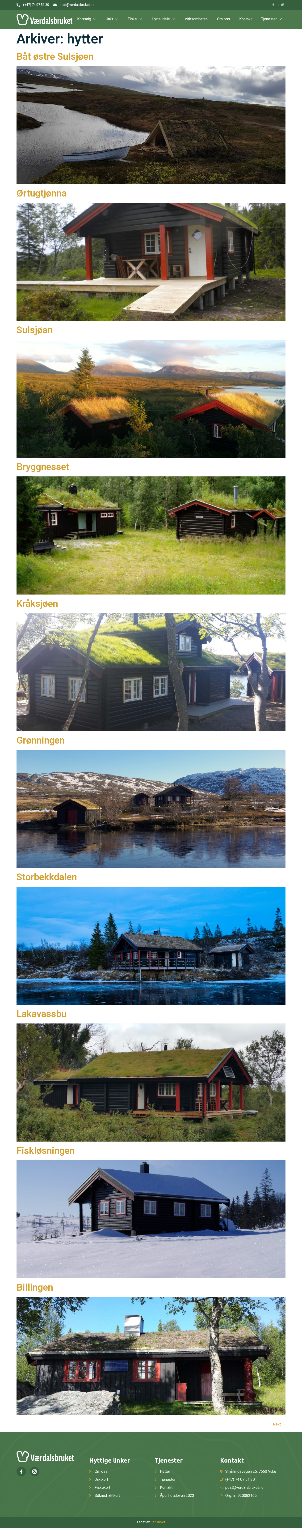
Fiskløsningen (46, 1150)
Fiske (132, 19)
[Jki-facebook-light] (21, 1471)
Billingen (35, 1287)
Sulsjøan (35, 330)
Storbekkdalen (47, 877)
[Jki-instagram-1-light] (34, 1471)
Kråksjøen (37, 603)
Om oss (223, 19)
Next (279, 1424)
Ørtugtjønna (42, 193)
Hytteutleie (161, 19)
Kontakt (245, 19)
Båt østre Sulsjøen (55, 56)
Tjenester (269, 19)
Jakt (109, 19)
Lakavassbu (42, 1013)
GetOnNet (158, 1522)
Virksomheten (196, 19)
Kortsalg (84, 19)
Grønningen (41, 740)
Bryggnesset (43, 466)
